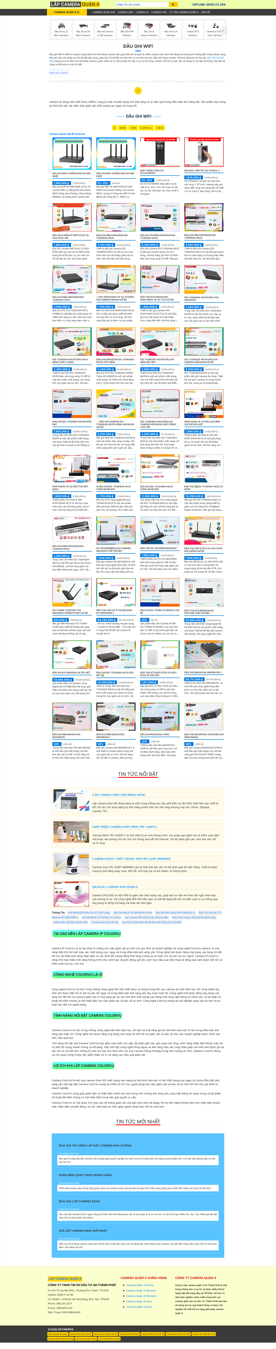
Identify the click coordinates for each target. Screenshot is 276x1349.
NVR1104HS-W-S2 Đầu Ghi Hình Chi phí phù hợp (202, 423)
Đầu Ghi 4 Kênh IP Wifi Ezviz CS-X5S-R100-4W (71, 236)
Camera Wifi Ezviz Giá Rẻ (152, 1334)
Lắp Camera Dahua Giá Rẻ (105, 1334)
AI (115, 128)
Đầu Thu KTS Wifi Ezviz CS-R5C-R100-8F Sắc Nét (158, 674)
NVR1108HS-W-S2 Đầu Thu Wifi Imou (70, 488)
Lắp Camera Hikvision (58, 1334)
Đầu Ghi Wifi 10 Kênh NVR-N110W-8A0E (71, 174)
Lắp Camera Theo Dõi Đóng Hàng (119, 794)
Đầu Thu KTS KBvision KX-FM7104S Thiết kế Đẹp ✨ (199, 612)
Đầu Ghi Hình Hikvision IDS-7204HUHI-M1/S (112, 236)
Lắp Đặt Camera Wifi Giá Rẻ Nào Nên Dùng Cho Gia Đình (151, 922)
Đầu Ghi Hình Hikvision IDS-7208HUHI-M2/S (200, 236)
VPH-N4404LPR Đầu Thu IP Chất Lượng (89, 912)
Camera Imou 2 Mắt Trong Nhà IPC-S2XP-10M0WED (131, 858)
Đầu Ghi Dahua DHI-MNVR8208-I (203, 672)
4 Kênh (159, 128)
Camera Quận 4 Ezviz (139, 1306)
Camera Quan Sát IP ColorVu (67, 134)
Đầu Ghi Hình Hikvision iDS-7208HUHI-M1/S (68, 298)
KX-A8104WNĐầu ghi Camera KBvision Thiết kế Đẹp (113, 549)
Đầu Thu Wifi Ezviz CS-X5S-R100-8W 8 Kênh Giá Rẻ (203, 549)
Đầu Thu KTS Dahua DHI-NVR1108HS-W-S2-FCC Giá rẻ (157, 298)
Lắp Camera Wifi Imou (129, 1334)
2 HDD (133, 128)
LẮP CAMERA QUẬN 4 (65, 1279)
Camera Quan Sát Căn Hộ (104, 922)
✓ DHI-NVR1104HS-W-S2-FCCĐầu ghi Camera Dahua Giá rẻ (115, 298)
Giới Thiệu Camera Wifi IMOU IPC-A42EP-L (124, 826)
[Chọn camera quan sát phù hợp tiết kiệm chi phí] (223, 30)
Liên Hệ (205, 12)
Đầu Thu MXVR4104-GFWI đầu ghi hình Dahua (204, 735)
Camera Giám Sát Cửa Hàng (60, 1338)
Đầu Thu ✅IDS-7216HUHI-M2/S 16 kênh (203, 488)
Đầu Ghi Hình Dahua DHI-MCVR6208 (66, 735)
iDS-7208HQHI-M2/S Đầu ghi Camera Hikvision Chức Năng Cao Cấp (158, 424)
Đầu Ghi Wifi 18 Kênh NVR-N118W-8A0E (115, 174)
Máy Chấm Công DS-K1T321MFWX (152, 172)
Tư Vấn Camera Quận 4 (184, 12)
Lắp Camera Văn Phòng (85, 1338)
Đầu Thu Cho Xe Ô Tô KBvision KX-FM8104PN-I (114, 611)
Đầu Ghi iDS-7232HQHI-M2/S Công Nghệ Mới (156, 488)
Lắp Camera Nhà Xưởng (109, 1338)
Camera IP (142, 12)
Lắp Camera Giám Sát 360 (178, 1334)
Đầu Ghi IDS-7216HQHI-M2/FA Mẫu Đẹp (72, 423)
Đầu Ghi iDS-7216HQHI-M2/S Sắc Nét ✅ (115, 674)
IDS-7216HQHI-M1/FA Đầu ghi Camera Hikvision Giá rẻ (201, 360)
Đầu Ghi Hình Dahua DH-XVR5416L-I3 (175, 912)
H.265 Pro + (146, 128)
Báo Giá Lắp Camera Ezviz (79, 1201)
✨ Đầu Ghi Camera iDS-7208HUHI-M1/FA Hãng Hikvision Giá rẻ (115, 424)
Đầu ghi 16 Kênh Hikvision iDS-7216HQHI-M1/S (158, 236)
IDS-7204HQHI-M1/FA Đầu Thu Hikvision (201, 298)
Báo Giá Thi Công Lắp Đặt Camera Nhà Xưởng (95, 1145)
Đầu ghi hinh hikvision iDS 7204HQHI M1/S (68, 547)
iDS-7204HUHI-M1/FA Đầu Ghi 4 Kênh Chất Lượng (70, 360)
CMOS (123, 128)
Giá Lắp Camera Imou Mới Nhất (83, 1230)
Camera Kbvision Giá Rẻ (81, 1334)
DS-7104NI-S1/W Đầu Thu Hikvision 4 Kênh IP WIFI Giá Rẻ (70, 611)
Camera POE (159, 12)
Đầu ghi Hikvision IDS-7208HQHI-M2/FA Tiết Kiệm (115, 360)
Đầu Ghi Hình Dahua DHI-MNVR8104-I (110, 735)
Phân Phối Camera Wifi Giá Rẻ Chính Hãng (194, 917)
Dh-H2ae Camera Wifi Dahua (115, 887)
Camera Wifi (125, 12)
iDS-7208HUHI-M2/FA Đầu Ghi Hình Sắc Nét (157, 360)
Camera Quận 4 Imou (139, 1301)
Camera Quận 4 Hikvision (141, 1296)
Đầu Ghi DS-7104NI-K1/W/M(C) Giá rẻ (159, 611)
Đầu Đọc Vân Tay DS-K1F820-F (202, 170)
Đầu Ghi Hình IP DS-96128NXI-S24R (133, 912)
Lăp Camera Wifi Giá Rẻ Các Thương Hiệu (146, 917)
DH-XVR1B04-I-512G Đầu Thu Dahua (101, 917)
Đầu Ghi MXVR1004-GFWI (154, 734)
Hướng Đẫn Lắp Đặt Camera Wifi (70, 922)
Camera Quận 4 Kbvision (141, 1290)
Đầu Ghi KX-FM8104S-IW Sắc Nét (71, 672)
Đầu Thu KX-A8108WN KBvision (158, 548)
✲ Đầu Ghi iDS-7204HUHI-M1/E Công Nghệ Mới (113, 488)
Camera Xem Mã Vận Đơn (203, 1334)
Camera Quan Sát (103, 12)
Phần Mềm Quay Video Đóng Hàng (85, 1175)
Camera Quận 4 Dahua (139, 1285)
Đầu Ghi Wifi (138, 46)
